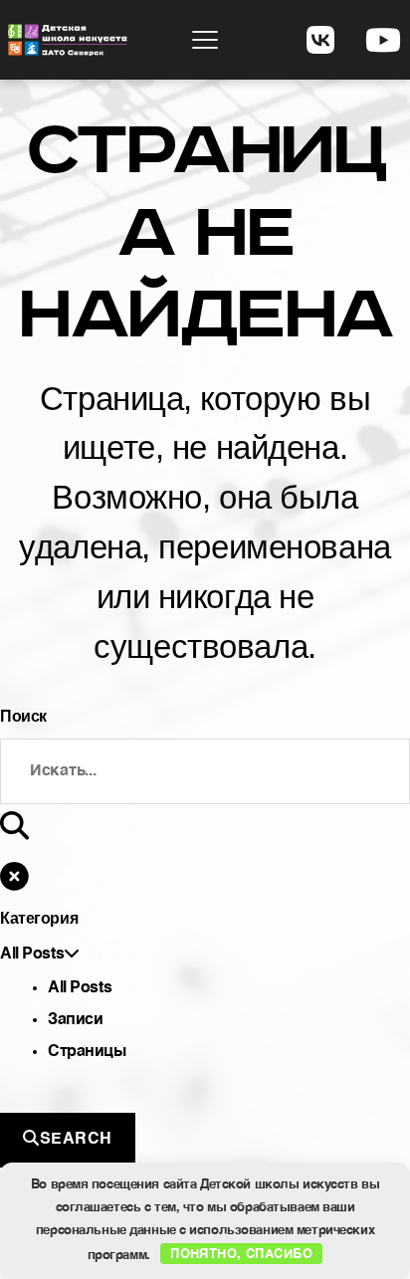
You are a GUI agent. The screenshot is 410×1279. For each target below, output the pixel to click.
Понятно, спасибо (241, 1252)
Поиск (23, 716)
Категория (39, 918)
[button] (205, 40)
